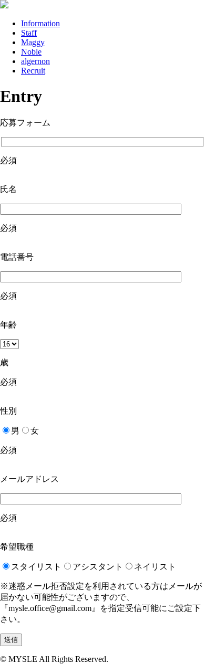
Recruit (33, 70)
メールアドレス (29, 479)
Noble (31, 51)
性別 (8, 410)
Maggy (33, 42)
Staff (29, 32)
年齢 (8, 324)
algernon (35, 61)
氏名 (8, 189)
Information (40, 23)
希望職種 (17, 546)
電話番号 (17, 256)
